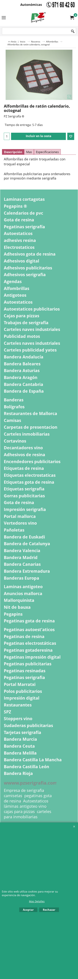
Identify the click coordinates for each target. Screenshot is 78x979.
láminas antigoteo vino (25, 806)
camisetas (13, 795)
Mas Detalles (37, 901)
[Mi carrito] (72, 17)
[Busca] (72, 31)
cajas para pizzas (19, 811)
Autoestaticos (35, 801)
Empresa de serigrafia (24, 790)
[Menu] (4, 17)
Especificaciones (47, 152)
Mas (29, 152)
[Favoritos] (70, 136)
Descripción (13, 152)
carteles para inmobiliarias (27, 814)
